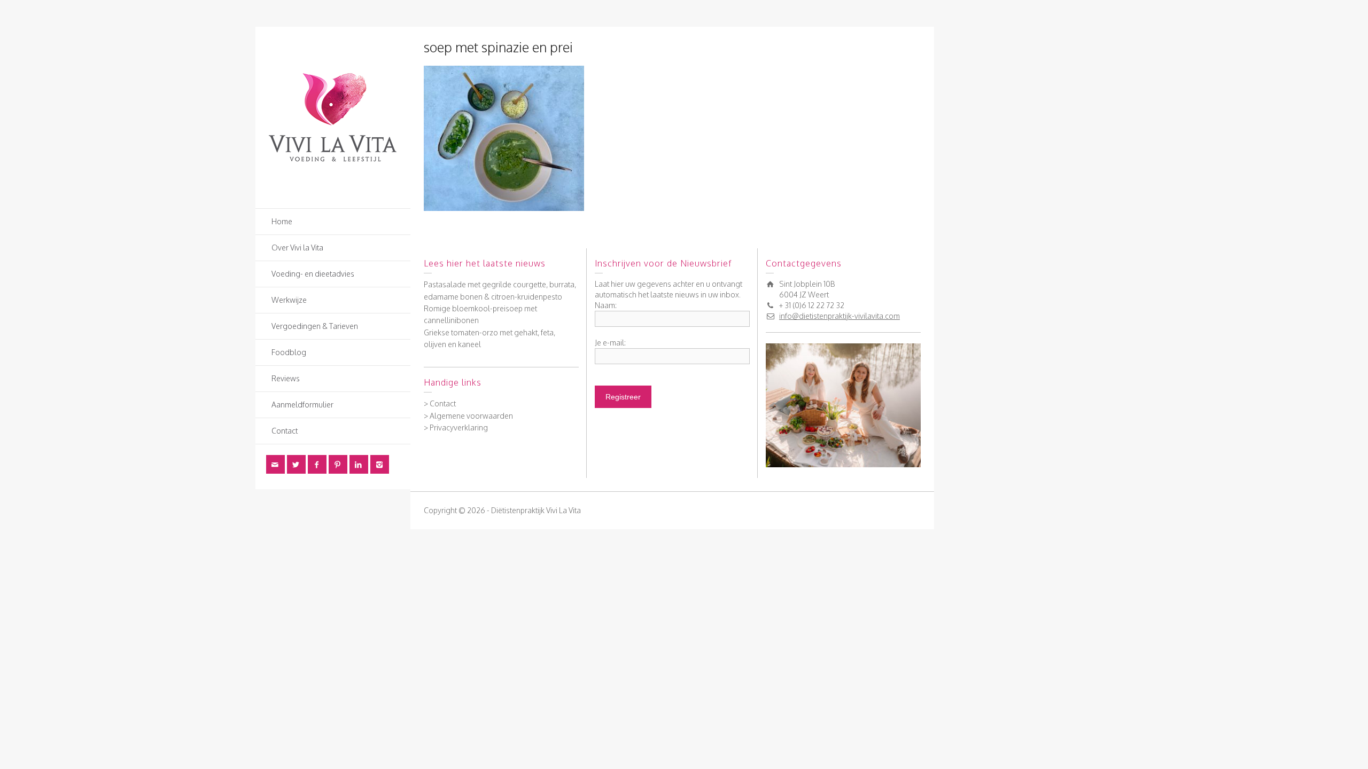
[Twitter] (296, 464)
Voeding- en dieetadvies (312, 273)
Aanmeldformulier (302, 404)
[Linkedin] (358, 464)
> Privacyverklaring (456, 427)
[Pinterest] (338, 464)
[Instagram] (379, 464)
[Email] (275, 464)
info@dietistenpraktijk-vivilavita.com (839, 315)
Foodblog (288, 352)
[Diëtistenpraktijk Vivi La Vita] (333, 116)
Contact (284, 430)
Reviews (285, 378)
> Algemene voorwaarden (468, 415)
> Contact (440, 403)
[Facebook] (317, 464)
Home (281, 221)
